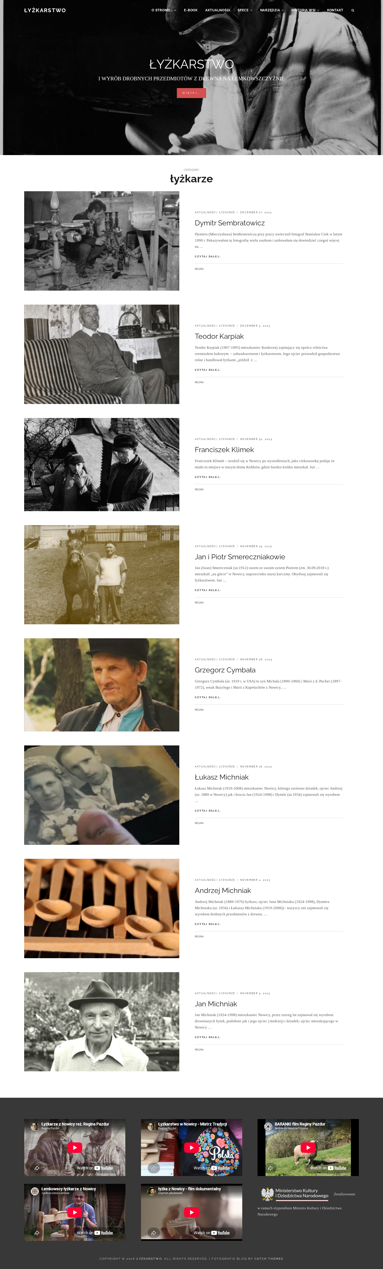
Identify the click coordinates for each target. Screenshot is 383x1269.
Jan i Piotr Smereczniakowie (240, 557)
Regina (199, 269)
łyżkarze (227, 212)
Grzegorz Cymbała (225, 670)
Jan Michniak (216, 1004)
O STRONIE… (162, 10)
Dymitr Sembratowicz (230, 223)
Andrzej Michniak (223, 890)
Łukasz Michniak (222, 777)
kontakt (335, 10)
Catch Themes (268, 1258)
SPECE (243, 10)
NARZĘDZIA (270, 10)
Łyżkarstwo (45, 10)
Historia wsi (303, 10)
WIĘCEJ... (194, 93)
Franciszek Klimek (224, 449)
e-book (191, 10)
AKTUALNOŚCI (217, 10)
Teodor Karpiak (219, 336)
